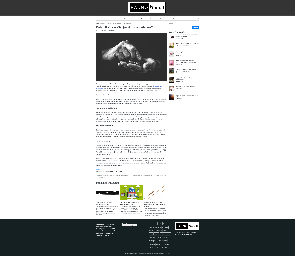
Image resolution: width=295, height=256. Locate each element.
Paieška (171, 23)
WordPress (167, 253)
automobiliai (153, 224)
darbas (165, 224)
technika (151, 247)
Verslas (134, 18)
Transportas (141, 18)
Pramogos (172, 18)
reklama (164, 241)
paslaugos (152, 241)
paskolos (165, 237)
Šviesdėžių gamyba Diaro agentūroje (185, 86)
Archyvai (124, 223)
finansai (151, 227)
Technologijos (158, 18)
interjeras (158, 227)
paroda (159, 237)
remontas (152, 244)
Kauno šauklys (111, 30)
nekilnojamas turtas (109, 171)
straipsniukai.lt (104, 232)
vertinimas (119, 171)
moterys (162, 234)
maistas (156, 234)
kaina (102, 171)
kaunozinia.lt (143, 253)
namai (168, 234)
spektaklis (159, 244)
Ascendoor (155, 253)
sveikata (166, 244)
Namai (166, 18)
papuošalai (152, 237)
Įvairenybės (150, 18)
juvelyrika (165, 227)
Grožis (119, 18)
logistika (165, 230)
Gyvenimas (126, 18)
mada (151, 234)
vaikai (157, 247)
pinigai (159, 241)
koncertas (158, 230)
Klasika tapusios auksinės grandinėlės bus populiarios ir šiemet (154, 204)
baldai (160, 224)
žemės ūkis (163, 247)
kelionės (151, 230)
